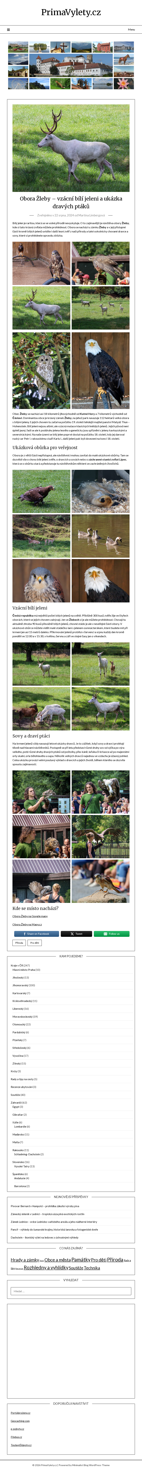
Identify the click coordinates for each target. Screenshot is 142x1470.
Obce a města (58, 1259)
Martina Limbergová (91, 215)
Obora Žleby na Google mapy (30, 916)
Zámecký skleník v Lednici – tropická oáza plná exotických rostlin (47, 1214)
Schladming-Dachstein (27, 1154)
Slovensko (18, 1162)
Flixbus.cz (16, 1436)
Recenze (19, 1268)
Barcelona (20, 1186)
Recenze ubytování (22, 1086)
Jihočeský (18, 977)
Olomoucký (18, 1024)
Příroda (19, 942)
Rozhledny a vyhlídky (46, 1267)
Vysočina (17, 1055)
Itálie (15, 1122)
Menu (131, 29)
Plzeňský (17, 1040)
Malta (15, 1142)
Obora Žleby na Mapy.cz (27, 924)
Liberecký (18, 1008)
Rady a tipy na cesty (22, 1079)
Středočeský (19, 1047)
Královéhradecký (22, 1000)
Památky (81, 1259)
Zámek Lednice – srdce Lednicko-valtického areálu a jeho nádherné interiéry (54, 1221)
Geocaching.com (20, 1420)
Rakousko (18, 1150)
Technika (92, 1267)
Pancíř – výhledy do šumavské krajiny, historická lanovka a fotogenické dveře (54, 1229)
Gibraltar (17, 1114)
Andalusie (19, 1178)
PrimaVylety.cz (71, 12)
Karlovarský (19, 993)
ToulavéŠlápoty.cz (21, 1445)
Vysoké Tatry (21, 1166)
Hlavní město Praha (23, 969)
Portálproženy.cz (20, 1412)
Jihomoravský (20, 985)
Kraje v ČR (17, 965)
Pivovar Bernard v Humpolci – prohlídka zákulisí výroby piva (45, 1206)
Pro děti (34, 942)
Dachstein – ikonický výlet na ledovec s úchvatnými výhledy (44, 1237)
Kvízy (14, 1071)
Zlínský (16, 1063)
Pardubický (18, 1032)
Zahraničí (16, 1102)
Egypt (15, 1106)
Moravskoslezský (22, 1016)
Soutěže (15, 1094)
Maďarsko (18, 1134)
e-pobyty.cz (17, 1428)
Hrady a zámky (25, 1259)
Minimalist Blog (80, 1465)
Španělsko (18, 1174)
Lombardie (20, 1126)
